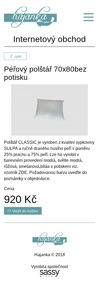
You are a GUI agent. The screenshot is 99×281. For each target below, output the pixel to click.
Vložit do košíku (24, 211)
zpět (17, 56)
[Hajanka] (33, 17)
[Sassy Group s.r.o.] (49, 273)
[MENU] (88, 17)
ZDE (22, 172)
